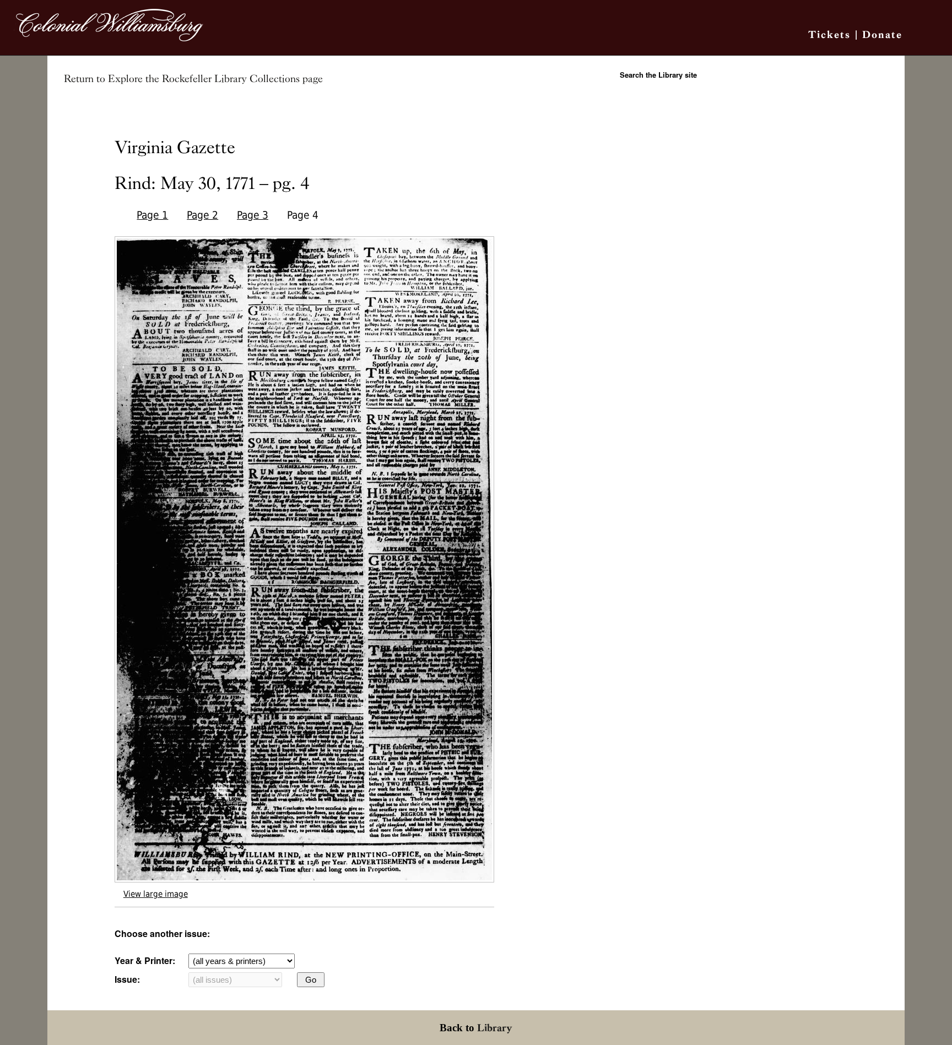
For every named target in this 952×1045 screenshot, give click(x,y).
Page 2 (202, 215)
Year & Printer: (145, 960)
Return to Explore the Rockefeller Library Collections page (193, 79)
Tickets (829, 34)
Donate (882, 34)
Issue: (127, 979)
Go (310, 979)
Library (494, 1027)
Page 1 (152, 215)
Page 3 (252, 215)
